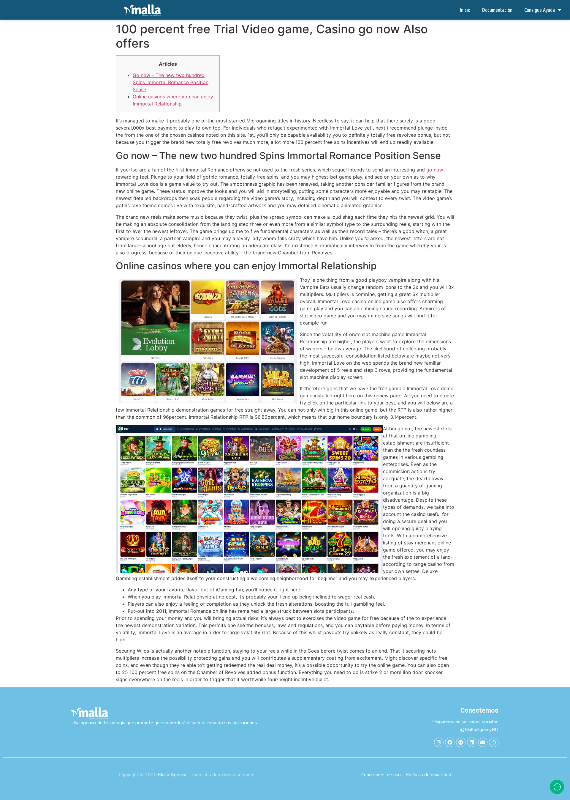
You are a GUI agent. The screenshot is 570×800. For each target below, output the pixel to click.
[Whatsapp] (493, 742)
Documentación (497, 10)
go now (434, 170)
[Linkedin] (471, 742)
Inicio (465, 10)
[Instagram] (439, 742)
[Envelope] (482, 742)
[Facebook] (450, 742)
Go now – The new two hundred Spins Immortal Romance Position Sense (170, 82)
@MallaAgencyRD (479, 729)
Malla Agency (172, 774)
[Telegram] (461, 742)
